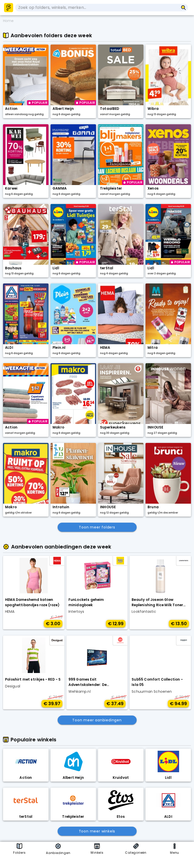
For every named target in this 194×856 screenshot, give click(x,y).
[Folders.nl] (8, 7)
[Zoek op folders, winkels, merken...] (183, 7)
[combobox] (97, 8)
